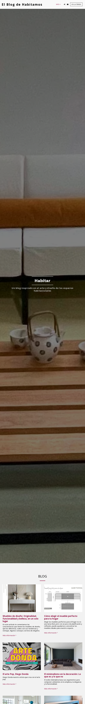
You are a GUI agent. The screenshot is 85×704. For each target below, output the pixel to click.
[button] (64, 4)
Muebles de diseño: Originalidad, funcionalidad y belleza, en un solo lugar (20, 619)
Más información (9, 635)
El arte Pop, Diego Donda (15, 674)
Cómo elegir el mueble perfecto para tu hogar (60, 617)
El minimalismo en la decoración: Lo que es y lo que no (62, 675)
